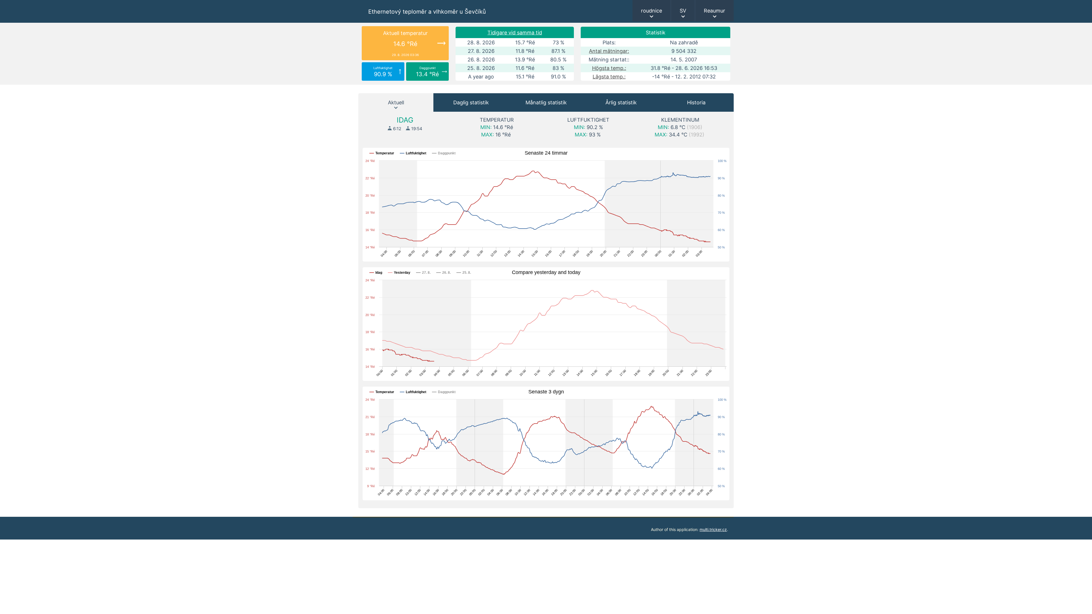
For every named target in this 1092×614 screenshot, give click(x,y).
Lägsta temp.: (609, 77)
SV (683, 11)
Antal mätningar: (609, 51)
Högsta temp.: (609, 68)
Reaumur (714, 11)
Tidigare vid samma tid (514, 33)
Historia (696, 102)
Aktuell (396, 102)
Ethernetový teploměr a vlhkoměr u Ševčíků (427, 11)
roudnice (651, 11)
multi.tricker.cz (713, 529)
